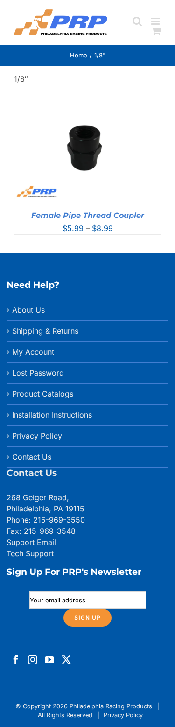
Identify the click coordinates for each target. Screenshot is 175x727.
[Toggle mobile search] (137, 21)
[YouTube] (49, 659)
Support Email (31, 542)
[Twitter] (66, 659)
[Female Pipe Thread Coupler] (87, 98)
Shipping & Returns (45, 331)
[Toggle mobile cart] (156, 31)
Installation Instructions (52, 414)
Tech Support (30, 553)
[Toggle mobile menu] (156, 21)
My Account (33, 352)
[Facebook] (16, 659)
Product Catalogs (42, 393)
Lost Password (38, 372)
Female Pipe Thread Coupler (87, 215)
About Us (28, 310)
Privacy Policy (37, 435)
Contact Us (31, 456)
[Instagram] (32, 659)
